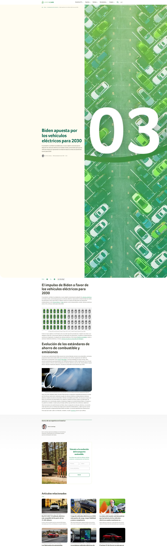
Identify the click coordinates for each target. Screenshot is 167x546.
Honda (59, 359)
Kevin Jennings (49, 155)
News (45, 7)
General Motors (56, 302)
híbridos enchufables (82, 337)
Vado (62, 302)
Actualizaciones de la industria (52, 7)
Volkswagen (64, 359)
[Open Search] (118, 2)
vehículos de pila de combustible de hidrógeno (72, 339)
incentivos (73, 410)
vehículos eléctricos (87, 297)
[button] (79, 2)
